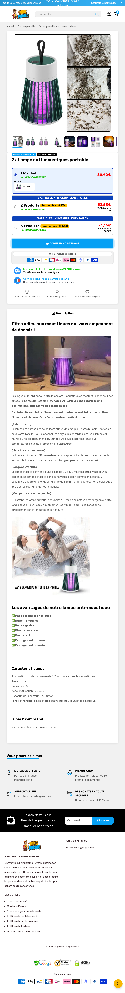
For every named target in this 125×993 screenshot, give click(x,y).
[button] (62, 181)
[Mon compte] (109, 14)
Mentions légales (16, 906)
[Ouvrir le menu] (9, 14)
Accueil (10, 26)
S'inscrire (103, 820)
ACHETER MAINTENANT (64, 243)
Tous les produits (26, 26)
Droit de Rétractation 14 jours (24, 931)
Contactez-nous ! (17, 901)
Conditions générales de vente (24, 911)
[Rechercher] (97, 14)
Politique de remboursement (23, 921)
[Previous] (3, 3)
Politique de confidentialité (22, 916)
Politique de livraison (18, 926)
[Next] (122, 3)
